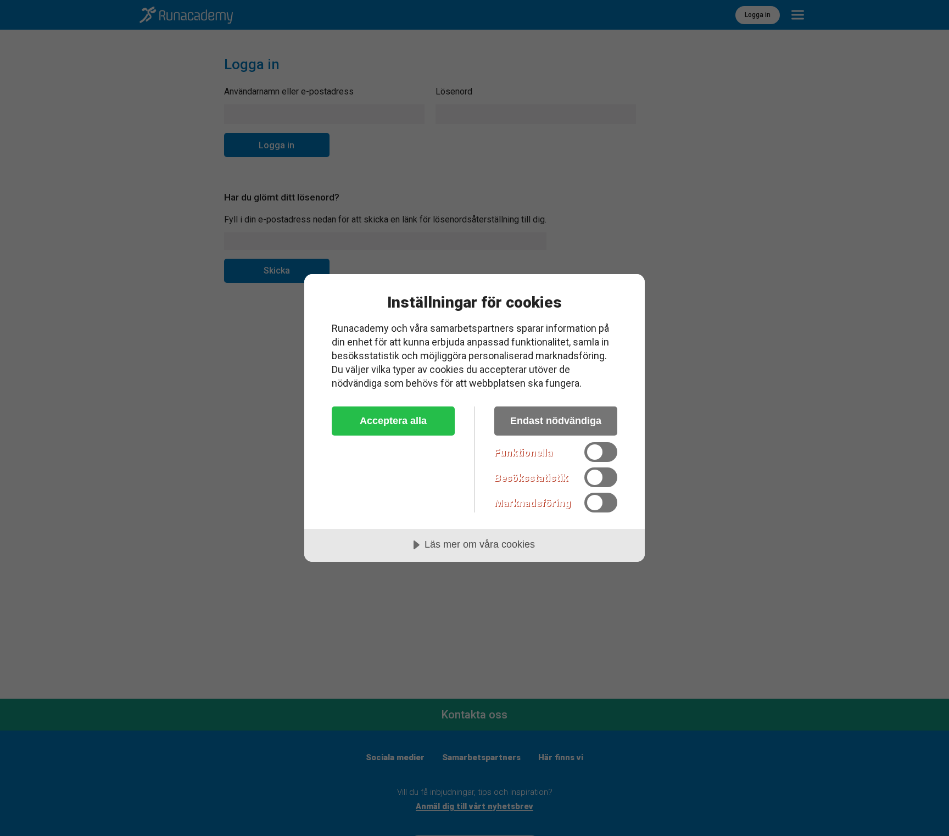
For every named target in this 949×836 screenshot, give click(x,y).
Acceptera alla (393, 420)
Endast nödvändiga (555, 420)
